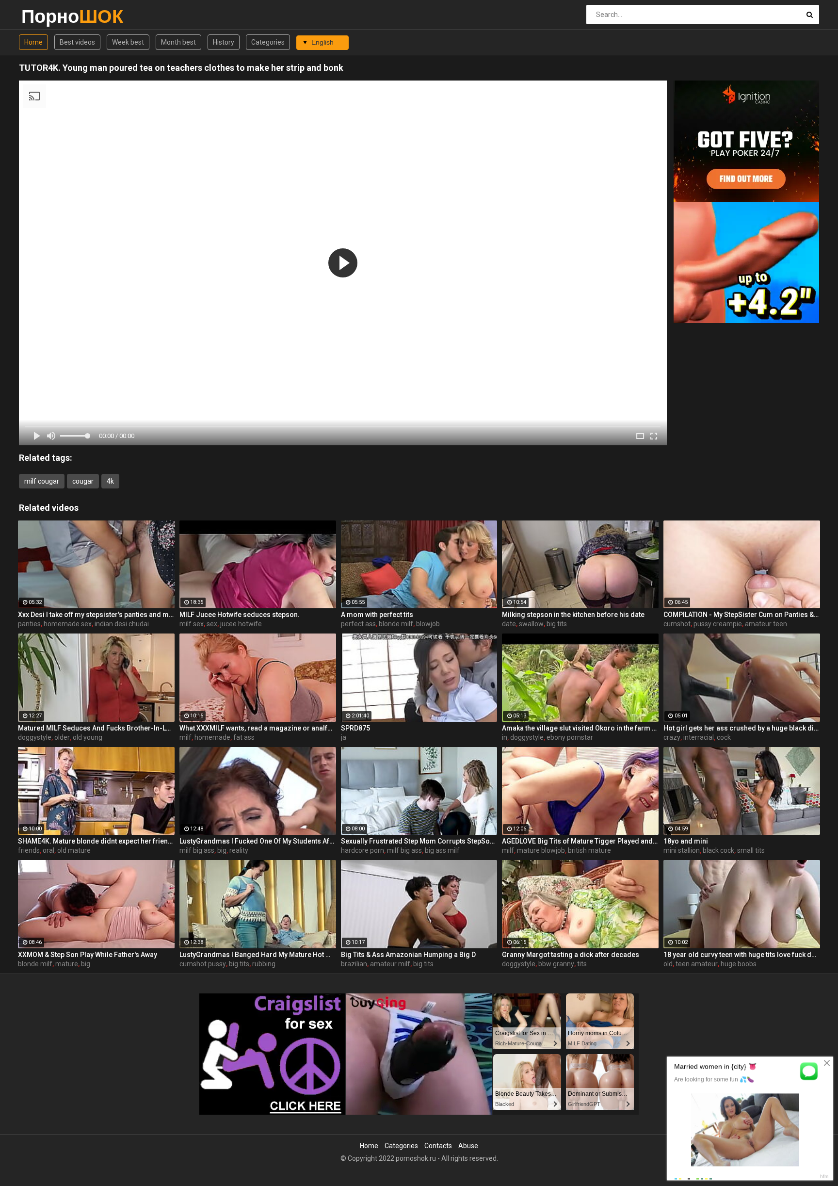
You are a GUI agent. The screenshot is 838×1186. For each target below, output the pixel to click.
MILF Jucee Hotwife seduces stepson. (239, 614)
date (509, 624)
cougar (83, 481)
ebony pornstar (570, 737)
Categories (268, 42)
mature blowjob (541, 850)
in (504, 737)
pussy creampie (717, 624)
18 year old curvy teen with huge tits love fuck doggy (741, 955)
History (223, 42)
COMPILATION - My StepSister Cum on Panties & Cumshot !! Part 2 (741, 614)
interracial (698, 737)
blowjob (428, 624)
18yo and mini (685, 841)
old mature (74, 850)
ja (343, 737)
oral (48, 850)
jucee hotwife (241, 624)
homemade (212, 737)
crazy (671, 737)
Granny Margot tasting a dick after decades (570, 955)
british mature (589, 850)
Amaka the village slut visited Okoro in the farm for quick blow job (580, 728)
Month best (178, 42)
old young (87, 737)
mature (66, 964)
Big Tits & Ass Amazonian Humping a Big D (408, 955)
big (221, 850)
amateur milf (390, 964)
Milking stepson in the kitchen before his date (573, 614)
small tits (751, 850)
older (62, 737)
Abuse (468, 1146)
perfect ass (358, 624)
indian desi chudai (122, 624)
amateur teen (766, 624)
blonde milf (396, 624)
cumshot (677, 624)
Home (33, 42)
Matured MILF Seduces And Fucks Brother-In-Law (96, 728)
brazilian (354, 964)
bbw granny (556, 964)
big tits (557, 624)
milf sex (191, 624)
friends (29, 850)
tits (582, 964)
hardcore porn (362, 850)
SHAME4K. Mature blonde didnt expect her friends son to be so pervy (96, 841)
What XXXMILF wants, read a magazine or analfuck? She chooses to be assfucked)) (257, 728)
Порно (46, 16)
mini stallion (681, 850)
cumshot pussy (202, 964)
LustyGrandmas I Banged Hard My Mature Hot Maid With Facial (257, 955)
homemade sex (68, 624)
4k (110, 481)
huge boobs (739, 964)
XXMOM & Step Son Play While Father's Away (87, 955)
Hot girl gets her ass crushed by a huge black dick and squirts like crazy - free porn (741, 728)
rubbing (263, 964)
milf (185, 737)
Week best (128, 42)
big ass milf (442, 850)
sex (212, 624)
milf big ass (196, 850)
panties (29, 624)
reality (238, 850)
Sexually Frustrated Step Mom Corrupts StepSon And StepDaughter (419, 841)
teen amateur (697, 964)
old (668, 964)
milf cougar (41, 481)
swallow (531, 624)
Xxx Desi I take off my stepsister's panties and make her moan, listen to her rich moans (96, 614)
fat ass (244, 737)
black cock (718, 850)
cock (724, 737)
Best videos (77, 42)
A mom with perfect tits (377, 614)
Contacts (438, 1146)
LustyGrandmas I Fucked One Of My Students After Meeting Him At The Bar (257, 841)
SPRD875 (355, 728)
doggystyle (34, 737)
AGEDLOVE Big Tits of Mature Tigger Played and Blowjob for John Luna (580, 841)
